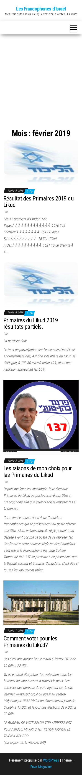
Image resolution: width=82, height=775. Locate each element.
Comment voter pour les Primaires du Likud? (30, 641)
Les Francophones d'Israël (41, 9)
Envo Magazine (41, 767)
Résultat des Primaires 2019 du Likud (38, 201)
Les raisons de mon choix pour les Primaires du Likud (37, 471)
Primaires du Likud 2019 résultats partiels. (30, 323)
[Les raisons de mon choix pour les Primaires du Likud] (41, 417)
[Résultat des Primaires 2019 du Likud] (41, 162)
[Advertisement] (41, 78)
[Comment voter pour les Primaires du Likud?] (41, 602)
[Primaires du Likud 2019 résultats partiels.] (41, 284)
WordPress (51, 760)
